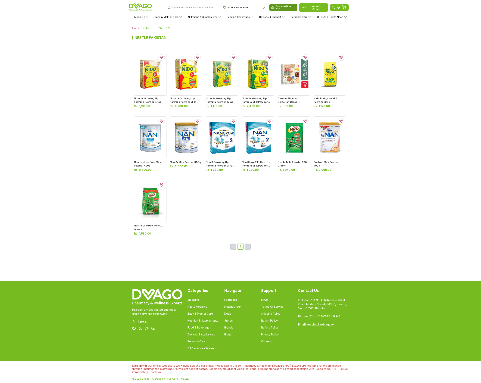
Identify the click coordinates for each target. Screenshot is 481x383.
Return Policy (269, 320)
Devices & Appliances (201, 334)
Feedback (230, 299)
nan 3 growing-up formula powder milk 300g (218, 166)
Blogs (227, 334)
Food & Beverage (198, 327)
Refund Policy (269, 327)
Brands (228, 327)
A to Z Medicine (197, 306)
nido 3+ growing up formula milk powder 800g (255, 102)
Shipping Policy (270, 313)
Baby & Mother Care (166, 16)
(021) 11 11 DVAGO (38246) (325, 316)
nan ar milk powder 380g (185, 162)
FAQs (264, 299)
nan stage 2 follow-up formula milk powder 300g (256, 166)
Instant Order (316, 8)
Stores (228, 320)
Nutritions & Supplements (203, 16)
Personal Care (299, 16)
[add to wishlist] (161, 57)
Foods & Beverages (238, 16)
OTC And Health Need (330, 16)
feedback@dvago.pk (320, 324)
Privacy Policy (270, 334)
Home (136, 28)
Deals (227, 313)
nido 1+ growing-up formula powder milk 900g (183, 102)
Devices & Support (270, 16)
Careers (266, 341)
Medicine (139, 16)
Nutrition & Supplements (203, 320)
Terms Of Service (272, 306)
